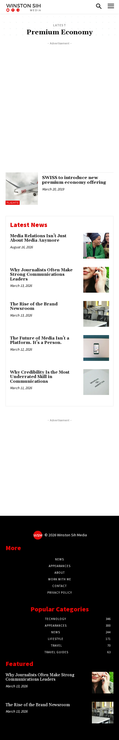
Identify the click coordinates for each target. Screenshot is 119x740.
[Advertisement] (59, 105)
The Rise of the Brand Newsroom (34, 307)
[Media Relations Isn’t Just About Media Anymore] (96, 246)
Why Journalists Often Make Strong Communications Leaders (41, 274)
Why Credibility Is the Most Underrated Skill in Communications (39, 377)
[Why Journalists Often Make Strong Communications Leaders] (96, 280)
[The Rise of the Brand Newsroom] (96, 314)
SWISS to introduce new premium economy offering (74, 180)
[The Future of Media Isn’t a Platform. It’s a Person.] (96, 348)
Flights (13, 203)
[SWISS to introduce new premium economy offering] (22, 188)
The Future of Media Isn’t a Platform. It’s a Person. (39, 341)
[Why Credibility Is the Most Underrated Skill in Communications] (96, 382)
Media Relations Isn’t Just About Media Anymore (38, 238)
